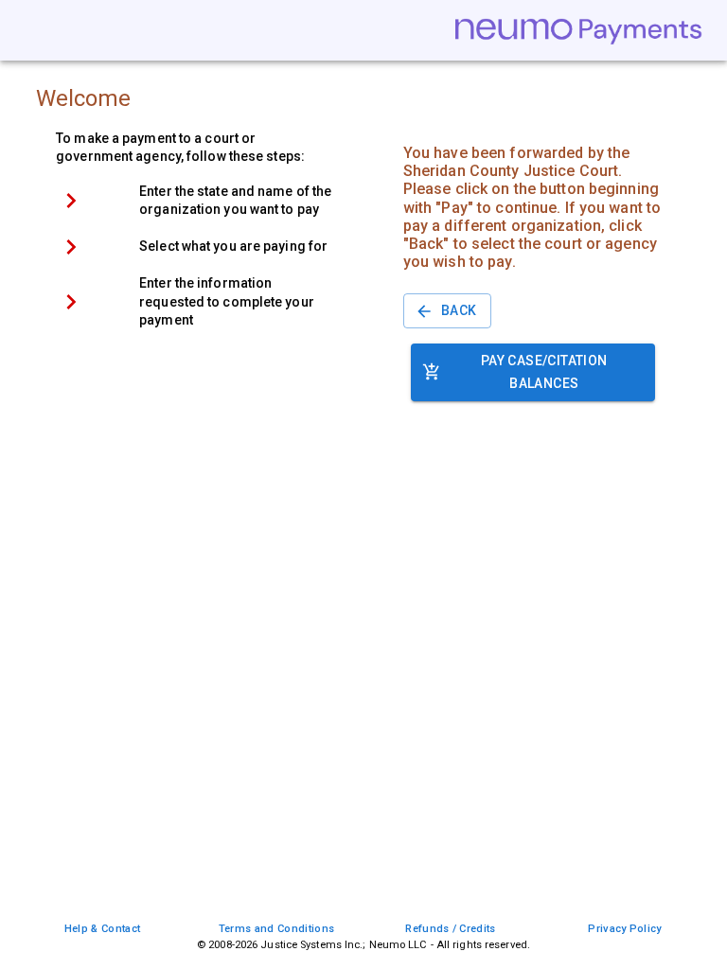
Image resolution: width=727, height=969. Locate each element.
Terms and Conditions (276, 929)
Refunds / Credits (450, 929)
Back (459, 310)
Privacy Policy (624, 929)
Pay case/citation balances (544, 372)
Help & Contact (102, 929)
